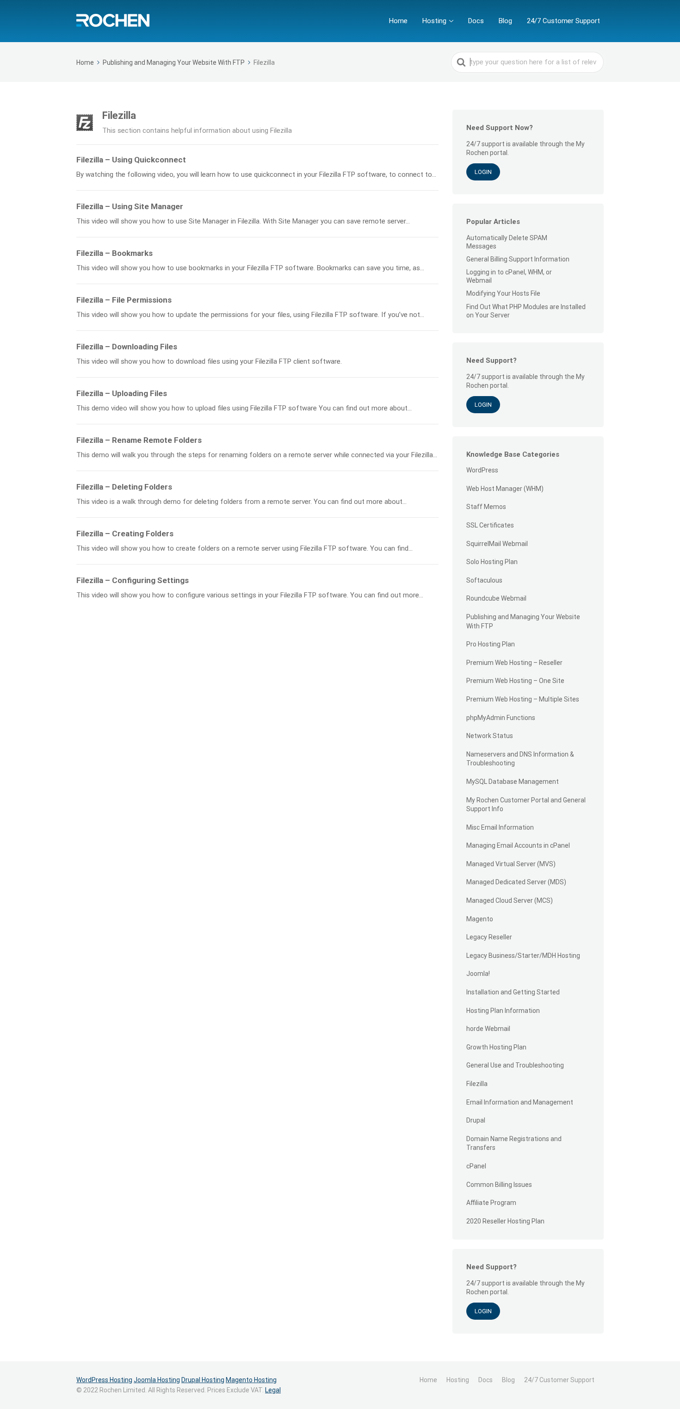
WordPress (482, 470)
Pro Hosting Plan (490, 644)
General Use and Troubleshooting (515, 1065)
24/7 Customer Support (563, 21)
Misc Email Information (500, 827)
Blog (505, 21)
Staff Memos (486, 506)
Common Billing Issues (499, 1184)
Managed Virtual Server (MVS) (511, 864)
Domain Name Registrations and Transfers (514, 1143)
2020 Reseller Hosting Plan (505, 1221)
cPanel (476, 1166)
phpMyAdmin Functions (500, 717)
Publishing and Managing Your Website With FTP (523, 621)
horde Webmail (488, 1028)
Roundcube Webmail (496, 598)
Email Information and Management (519, 1102)
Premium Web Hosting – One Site (515, 680)
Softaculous (484, 580)
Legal (273, 1390)
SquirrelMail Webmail (497, 543)
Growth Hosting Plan (496, 1047)
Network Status (489, 735)
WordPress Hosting (104, 1380)
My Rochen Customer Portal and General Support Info (526, 804)
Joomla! (478, 973)
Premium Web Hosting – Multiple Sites (522, 699)
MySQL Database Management (512, 781)
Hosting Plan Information (503, 1010)
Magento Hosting (251, 1380)
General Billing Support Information (517, 259)
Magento (479, 919)
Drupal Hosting (202, 1380)
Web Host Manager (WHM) (505, 488)
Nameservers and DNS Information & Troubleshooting (520, 759)
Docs (476, 21)
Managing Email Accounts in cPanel (518, 845)
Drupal (475, 1120)
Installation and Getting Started (513, 992)
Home (398, 21)
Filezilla (477, 1083)
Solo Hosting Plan (492, 561)
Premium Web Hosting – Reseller (514, 662)
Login (483, 171)
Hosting (434, 21)
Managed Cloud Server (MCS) (509, 900)
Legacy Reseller (489, 937)
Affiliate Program (491, 1202)
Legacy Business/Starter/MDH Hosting (523, 955)
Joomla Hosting (157, 1380)
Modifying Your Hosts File (503, 293)
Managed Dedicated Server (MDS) (516, 882)
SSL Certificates (490, 525)
